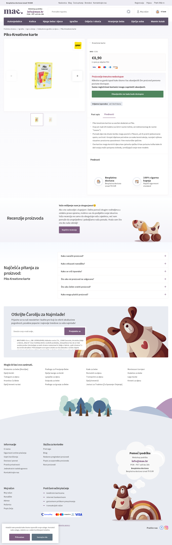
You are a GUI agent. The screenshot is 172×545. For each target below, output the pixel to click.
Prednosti (109, 114)
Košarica (7, 504)
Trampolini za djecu (94, 377)
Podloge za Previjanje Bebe (56, 369)
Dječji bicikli (9, 373)
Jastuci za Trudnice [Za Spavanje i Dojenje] (104, 384)
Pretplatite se (75, 331)
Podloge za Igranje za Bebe (56, 384)
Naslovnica (62, 3)
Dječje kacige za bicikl (54, 373)
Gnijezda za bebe (52, 380)
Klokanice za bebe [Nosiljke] (16, 369)
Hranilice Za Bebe (11, 380)
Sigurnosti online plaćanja (15, 453)
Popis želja (8, 508)
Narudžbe (8, 496)
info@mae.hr (35, 11)
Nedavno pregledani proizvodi (56, 456)
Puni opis (95, 114)
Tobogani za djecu (11, 377)
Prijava (149, 3)
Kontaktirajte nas (100, 3)
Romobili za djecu (93, 373)
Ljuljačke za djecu (52, 377)
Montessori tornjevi (136, 369)
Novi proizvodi (49, 464)
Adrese (7, 500)
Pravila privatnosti (12, 464)
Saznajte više (42, 537)
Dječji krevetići (92, 380)
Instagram (166, 528)
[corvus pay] (47, 514)
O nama (7, 449)
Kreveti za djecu (134, 380)
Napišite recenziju (69, 230)
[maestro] (65, 514)
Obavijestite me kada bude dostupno (128, 94)
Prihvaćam (19, 537)
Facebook (161, 528)
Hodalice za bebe (135, 373)
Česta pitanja (78, 3)
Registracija (139, 3)
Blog (70, 3)
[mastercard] (58, 514)
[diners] (73, 514)
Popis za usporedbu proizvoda (56, 460)
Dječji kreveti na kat (12, 384)
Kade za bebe (92, 369)
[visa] (79, 514)
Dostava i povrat (11, 460)
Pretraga (128, 12)
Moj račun (8, 492)
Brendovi (88, 3)
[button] (77, 76)
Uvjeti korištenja (11, 456)
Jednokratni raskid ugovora (15, 468)
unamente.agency (63, 525)
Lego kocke (132, 377)
